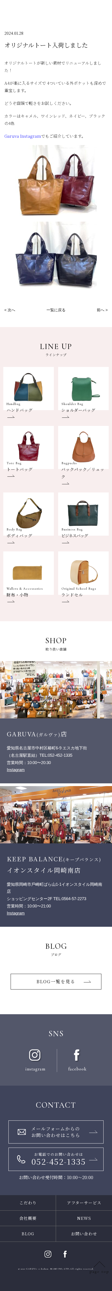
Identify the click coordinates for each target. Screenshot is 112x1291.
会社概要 (28, 1218)
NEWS (84, 1218)
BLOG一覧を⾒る (55, 981)
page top (99, 1271)
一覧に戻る (56, 310)
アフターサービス (84, 1202)
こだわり (28, 1202)
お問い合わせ (84, 1233)
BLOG (27, 1233)
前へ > (102, 310)
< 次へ (9, 310)
